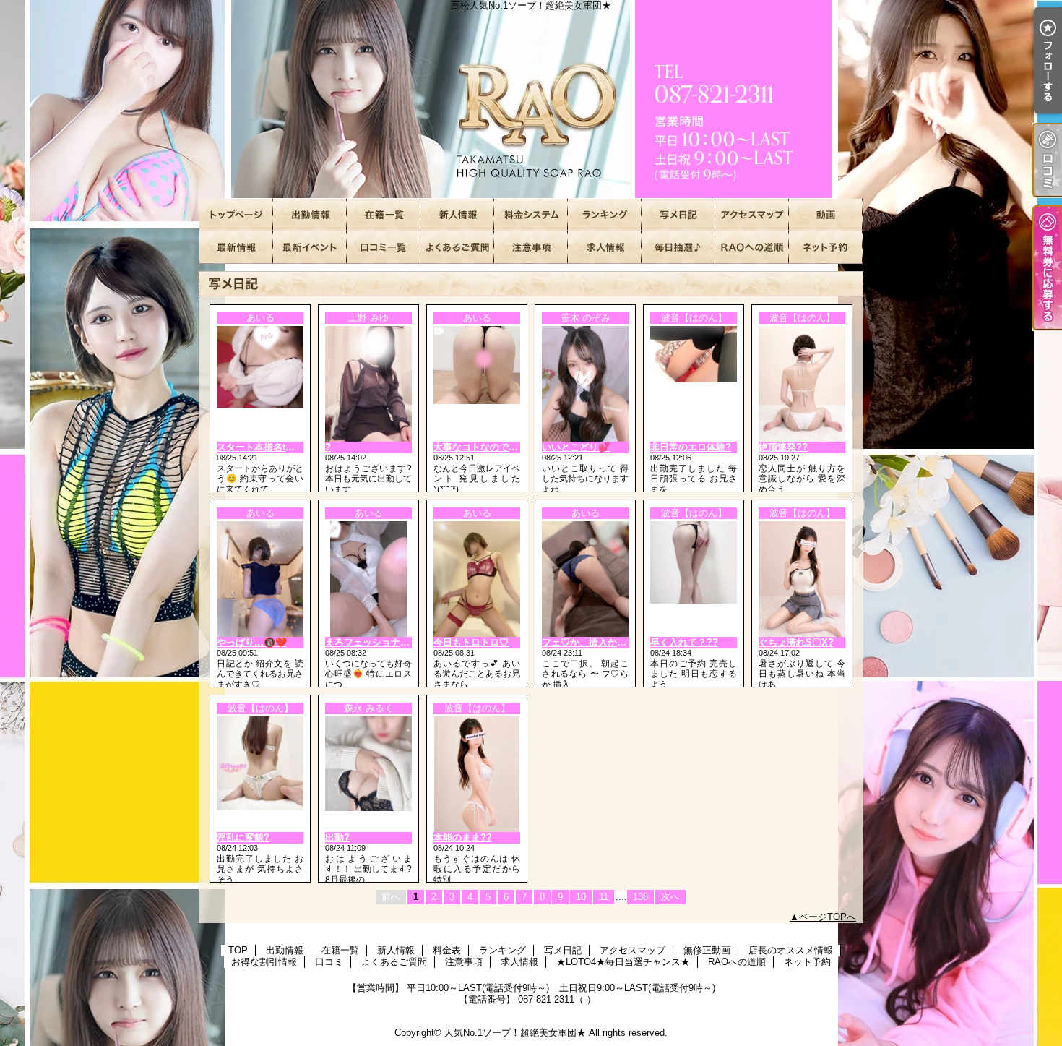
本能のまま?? (462, 837)
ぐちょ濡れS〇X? (796, 642)
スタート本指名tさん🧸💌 (272, 447)
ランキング (605, 215)
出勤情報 (310, 215)
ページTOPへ (827, 917)
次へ (670, 896)
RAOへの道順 (752, 247)
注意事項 (531, 247)
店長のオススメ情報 (236, 247)
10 (581, 896)
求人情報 (605, 247)
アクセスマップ (752, 215)
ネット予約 (826, 247)
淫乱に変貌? (243, 837)
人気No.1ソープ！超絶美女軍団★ (515, 1032)
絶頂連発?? (783, 447)
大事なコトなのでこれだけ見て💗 (505, 447)
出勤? (337, 837)
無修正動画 (826, 215)
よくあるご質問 (457, 247)
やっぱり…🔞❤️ (252, 642)
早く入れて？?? (684, 642)
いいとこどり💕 (576, 447)
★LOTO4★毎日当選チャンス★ (678, 247)
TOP (236, 215)
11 (603, 896)
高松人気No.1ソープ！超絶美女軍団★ (531, 99)
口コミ (383, 247)
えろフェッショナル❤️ (373, 642)
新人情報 (457, 215)
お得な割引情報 (310, 247)
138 (640, 896)
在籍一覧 (383, 215)
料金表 (531, 215)
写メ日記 (678, 215)
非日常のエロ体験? (690, 447)
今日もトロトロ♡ (471, 642)
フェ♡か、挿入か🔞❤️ (591, 642)
